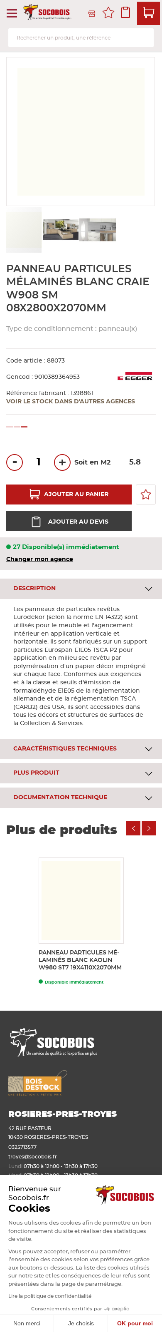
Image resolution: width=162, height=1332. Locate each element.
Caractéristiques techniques (65, 749)
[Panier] (148, 13)
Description (34, 588)
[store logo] (48, 13)
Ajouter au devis (78, 522)
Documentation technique (60, 797)
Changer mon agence (39, 559)
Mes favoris (108, 14)
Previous (133, 828)
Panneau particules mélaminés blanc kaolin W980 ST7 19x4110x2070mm (80, 960)
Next (149, 828)
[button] (61, 230)
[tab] (81, 589)
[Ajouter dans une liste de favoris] (146, 494)
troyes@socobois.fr (32, 1156)
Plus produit (36, 773)
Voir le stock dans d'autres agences (70, 402)
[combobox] (81, 37)
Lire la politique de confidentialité (49, 1296)
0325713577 (22, 1147)
